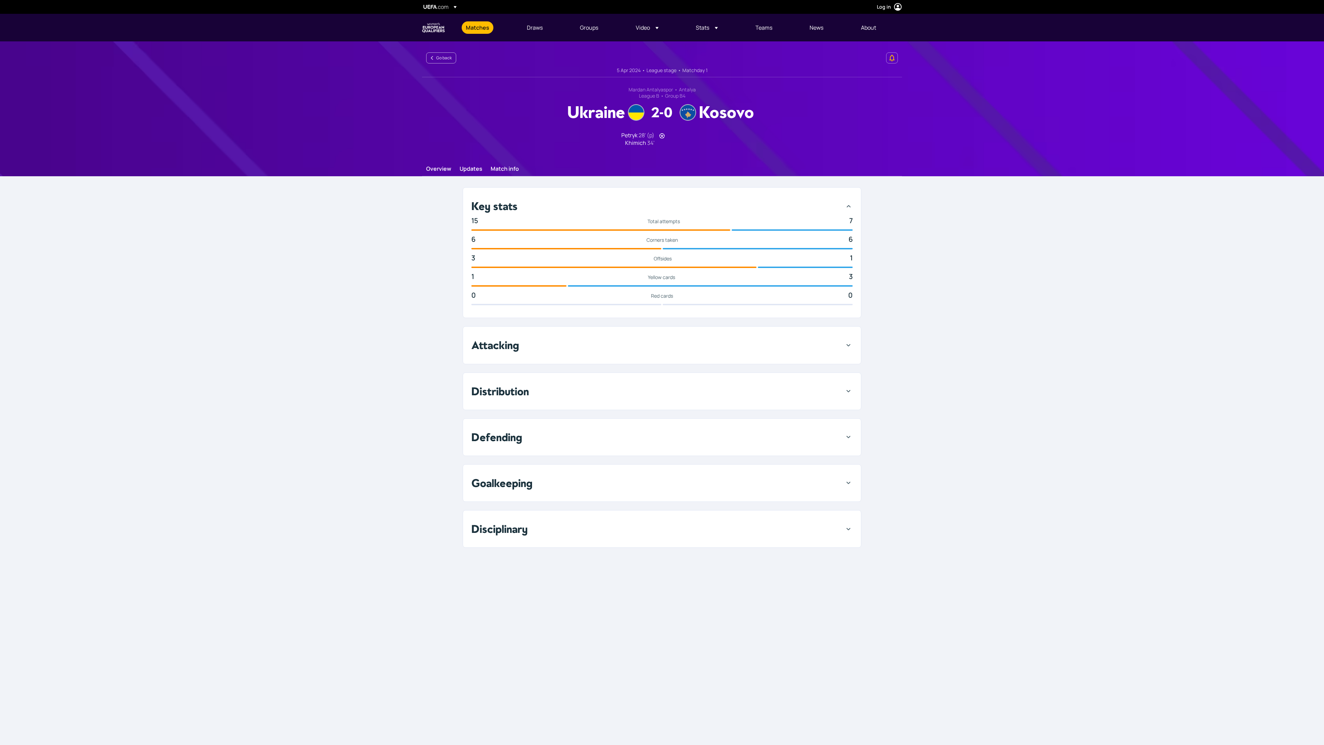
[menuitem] (487, 27)
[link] (477, 27)
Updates (471, 169)
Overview (438, 169)
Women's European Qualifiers (433, 27)
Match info (505, 169)
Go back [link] (444, 58)
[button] (647, 27)
